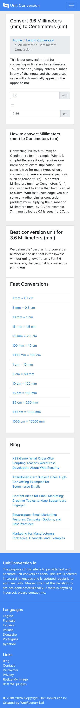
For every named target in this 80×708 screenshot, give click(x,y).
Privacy (8, 675)
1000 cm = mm (28, 421)
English (8, 616)
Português (10, 639)
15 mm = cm (24, 326)
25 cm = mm (25, 402)
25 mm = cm (24, 336)
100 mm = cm (24, 345)
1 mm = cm (23, 298)
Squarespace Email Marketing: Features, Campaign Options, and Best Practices (36, 519)
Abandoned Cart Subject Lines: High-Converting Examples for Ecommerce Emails (39, 481)
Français (9, 620)
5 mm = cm (23, 307)
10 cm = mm (24, 383)
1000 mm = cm (26, 355)
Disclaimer (10, 670)
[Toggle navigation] (71, 5)
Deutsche (10, 634)
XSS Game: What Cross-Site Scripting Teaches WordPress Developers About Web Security (35, 463)
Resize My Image (15, 679)
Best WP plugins (15, 684)
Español (9, 625)
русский (9, 644)
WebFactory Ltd (32, 703)
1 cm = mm (22, 364)
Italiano (8, 630)
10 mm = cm (22, 317)
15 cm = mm (24, 393)
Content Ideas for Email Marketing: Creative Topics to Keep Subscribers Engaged (39, 500)
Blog (6, 661)
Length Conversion (40, 40)
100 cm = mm (26, 412)
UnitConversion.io (53, 698)
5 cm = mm (23, 374)
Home (17, 40)
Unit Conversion (24, 5)
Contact (9, 665)
